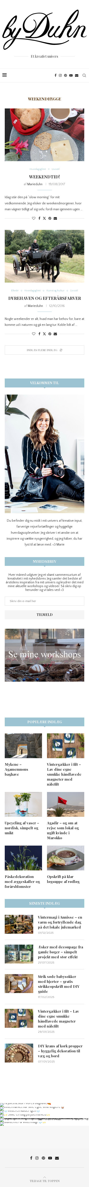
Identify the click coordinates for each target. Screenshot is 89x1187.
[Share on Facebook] (39, 218)
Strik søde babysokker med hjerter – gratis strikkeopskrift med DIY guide (59, 984)
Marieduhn (34, 184)
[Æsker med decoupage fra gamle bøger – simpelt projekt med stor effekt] (19, 954)
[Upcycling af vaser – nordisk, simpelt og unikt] (23, 804)
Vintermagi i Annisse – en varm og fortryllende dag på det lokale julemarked (60, 922)
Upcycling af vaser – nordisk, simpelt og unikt (22, 828)
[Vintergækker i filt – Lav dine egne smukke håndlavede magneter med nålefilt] (65, 745)
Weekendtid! (44, 177)
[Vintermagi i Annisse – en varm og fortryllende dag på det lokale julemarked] (19, 924)
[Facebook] (55, 75)
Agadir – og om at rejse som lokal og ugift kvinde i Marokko (63, 830)
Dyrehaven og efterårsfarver (44, 298)
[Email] (76, 75)
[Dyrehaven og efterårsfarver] (44, 256)
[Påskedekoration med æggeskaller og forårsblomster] (23, 858)
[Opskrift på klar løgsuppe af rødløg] (65, 858)
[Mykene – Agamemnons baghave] (23, 745)
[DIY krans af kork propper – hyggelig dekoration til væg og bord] (19, 1053)
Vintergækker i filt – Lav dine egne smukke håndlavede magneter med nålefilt (64, 774)
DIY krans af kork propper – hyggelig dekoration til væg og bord (60, 1051)
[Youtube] (71, 75)
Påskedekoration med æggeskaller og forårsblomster (22, 881)
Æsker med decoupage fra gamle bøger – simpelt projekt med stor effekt (60, 952)
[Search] (84, 75)
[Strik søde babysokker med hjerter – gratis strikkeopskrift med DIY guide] (19, 983)
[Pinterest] (65, 75)
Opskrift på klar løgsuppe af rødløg (63, 879)
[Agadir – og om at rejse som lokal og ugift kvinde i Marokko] (65, 804)
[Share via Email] (55, 218)
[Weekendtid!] (44, 134)
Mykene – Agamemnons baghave (16, 769)
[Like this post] (33, 218)
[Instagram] (60, 75)
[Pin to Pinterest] (49, 218)
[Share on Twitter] (44, 218)
